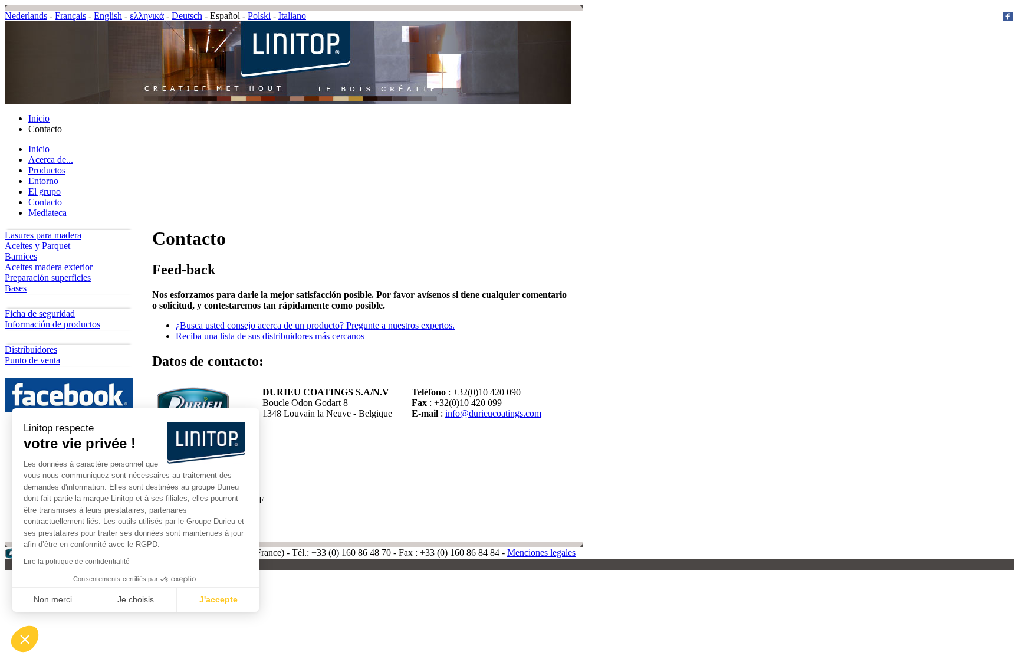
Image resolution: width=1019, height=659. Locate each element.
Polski (259, 16)
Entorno (43, 181)
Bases (16, 288)
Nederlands (26, 16)
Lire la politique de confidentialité (77, 562)
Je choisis (135, 599)
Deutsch (187, 16)
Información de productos (52, 324)
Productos (46, 170)
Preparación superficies (48, 278)
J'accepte (218, 599)
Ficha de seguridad (40, 314)
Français (70, 16)
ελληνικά (147, 16)
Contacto (45, 202)
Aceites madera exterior (49, 267)
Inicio (39, 118)
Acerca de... (50, 160)
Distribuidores (31, 350)
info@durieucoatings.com (493, 413)
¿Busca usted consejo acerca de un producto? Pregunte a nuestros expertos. (315, 325)
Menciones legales (541, 552)
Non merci (53, 599)
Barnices (21, 256)
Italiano (292, 16)
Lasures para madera (43, 235)
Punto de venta (32, 360)
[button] (25, 639)
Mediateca (47, 213)
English (108, 16)
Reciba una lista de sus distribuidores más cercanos (270, 336)
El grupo (44, 191)
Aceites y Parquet (37, 246)
